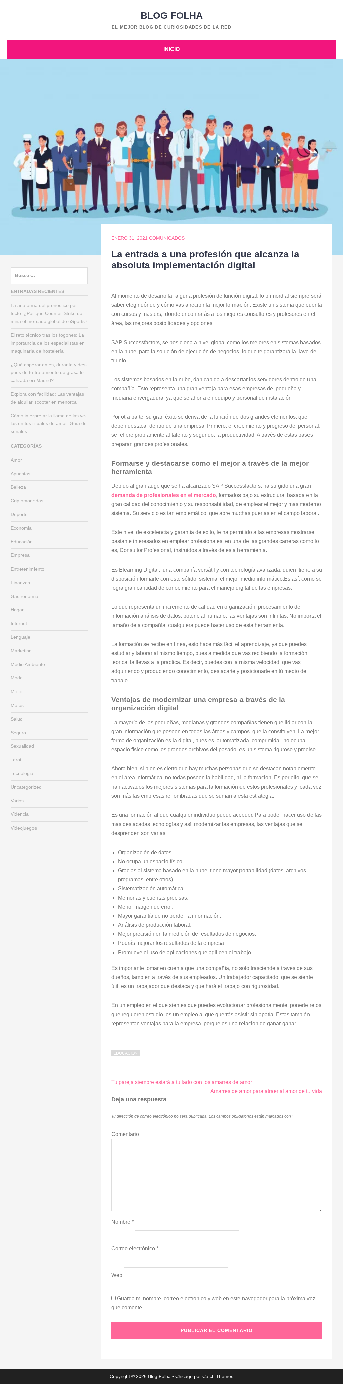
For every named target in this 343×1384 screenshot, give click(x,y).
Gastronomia (24, 596)
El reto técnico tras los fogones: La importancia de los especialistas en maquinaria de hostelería (48, 343)
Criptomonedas (27, 500)
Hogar (17, 609)
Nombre (122, 1222)
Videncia (20, 814)
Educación (125, 1053)
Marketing (21, 650)
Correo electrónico (134, 1248)
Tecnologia (22, 773)
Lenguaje (20, 637)
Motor (17, 691)
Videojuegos (24, 828)
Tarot (16, 759)
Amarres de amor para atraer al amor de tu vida (266, 1091)
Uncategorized (26, 787)
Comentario (125, 1134)
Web (116, 1275)
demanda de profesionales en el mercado (163, 495)
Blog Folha (172, 15)
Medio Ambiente (28, 664)
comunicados (167, 238)
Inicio (171, 49)
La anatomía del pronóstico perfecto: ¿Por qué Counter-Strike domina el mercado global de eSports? (49, 313)
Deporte (19, 514)
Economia (21, 528)
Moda (17, 677)
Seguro (18, 732)
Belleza (18, 487)
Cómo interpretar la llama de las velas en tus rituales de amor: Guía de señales (49, 423)
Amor (16, 460)
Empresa (20, 555)
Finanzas (20, 582)
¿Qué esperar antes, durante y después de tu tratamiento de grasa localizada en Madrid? (49, 372)
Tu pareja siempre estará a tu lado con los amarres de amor (181, 1082)
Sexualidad (22, 746)
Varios (17, 800)
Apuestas (20, 473)
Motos (17, 705)
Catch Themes (217, 1376)
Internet (19, 623)
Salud (17, 719)
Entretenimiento (27, 569)
